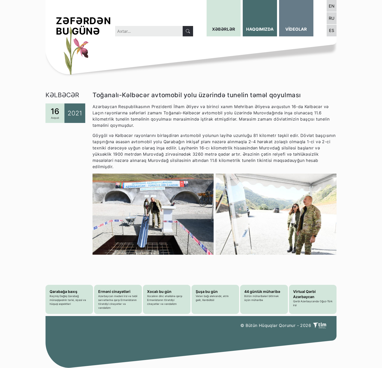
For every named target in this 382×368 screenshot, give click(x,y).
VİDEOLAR (296, 29)
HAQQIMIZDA (260, 29)
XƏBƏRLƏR (223, 29)
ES (331, 30)
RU (331, 18)
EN (331, 6)
